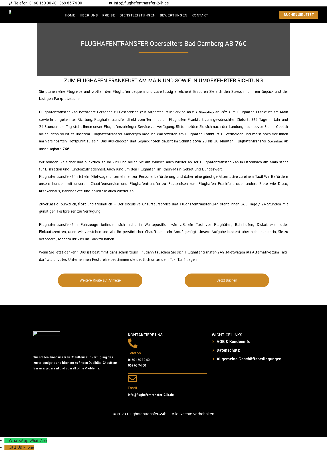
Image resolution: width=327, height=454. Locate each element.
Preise (108, 15)
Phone (28, 447)
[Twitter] (52, 381)
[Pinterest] (79, 381)
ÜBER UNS (89, 15)
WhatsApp (38, 440)
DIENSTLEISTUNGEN (137, 15)
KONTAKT (200, 15)
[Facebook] (38, 381)
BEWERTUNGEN (173, 15)
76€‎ (240, 44)
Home (70, 15)
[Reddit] (65, 381)
